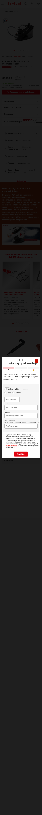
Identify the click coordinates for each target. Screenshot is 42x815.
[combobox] (12, 399)
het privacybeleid (11, 445)
